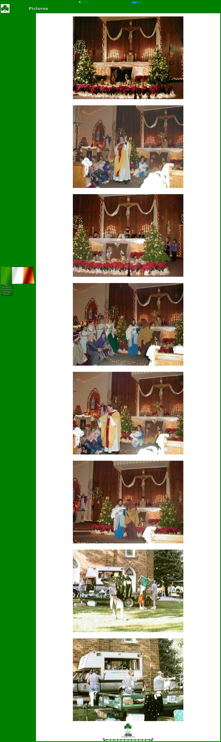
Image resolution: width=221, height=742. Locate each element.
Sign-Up (140, 2)
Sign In (134, 2)
